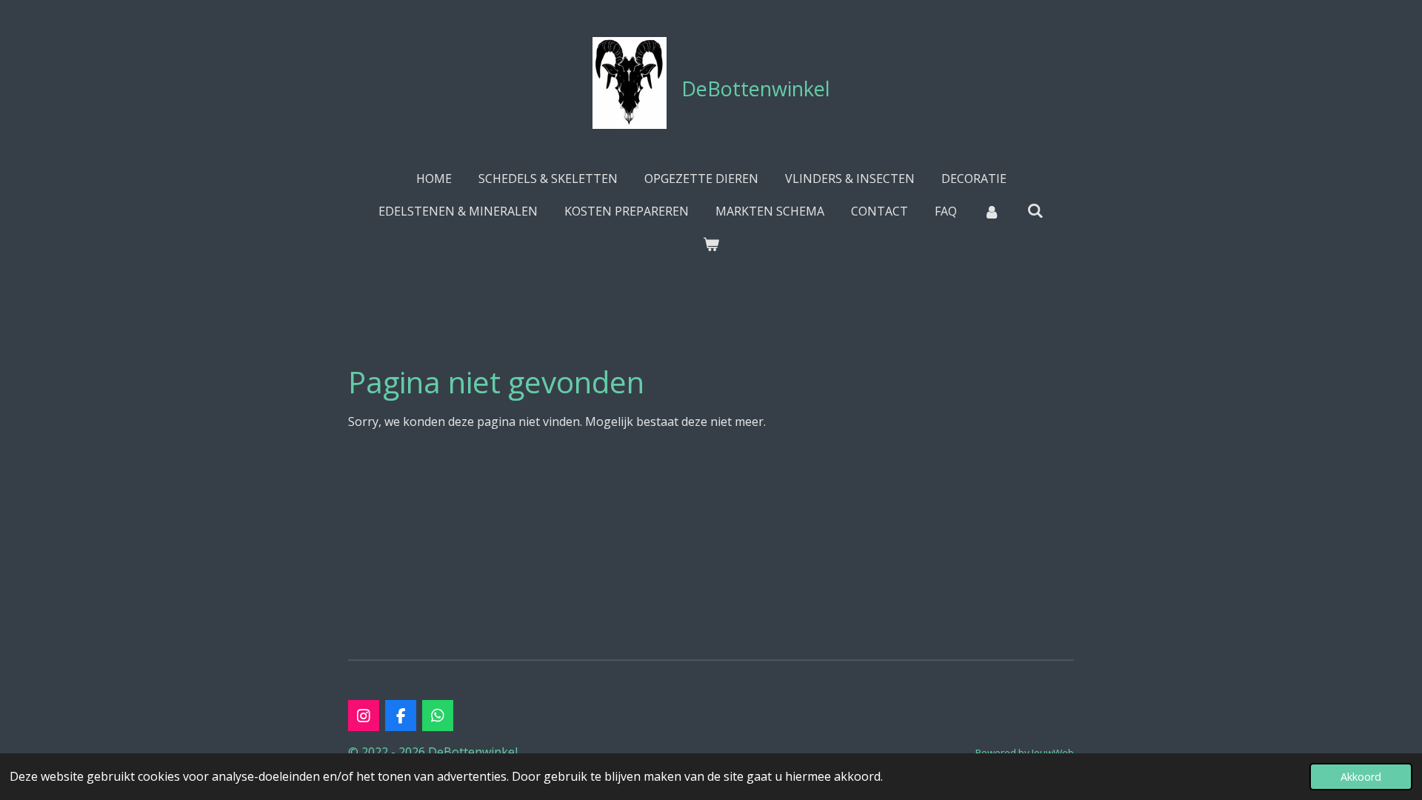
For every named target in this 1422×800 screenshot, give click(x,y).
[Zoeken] (1035, 210)
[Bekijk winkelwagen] (711, 243)
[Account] (991, 211)
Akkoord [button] (1361, 777)
